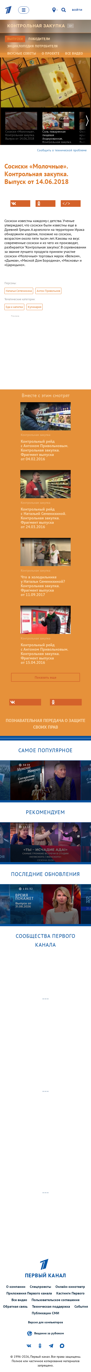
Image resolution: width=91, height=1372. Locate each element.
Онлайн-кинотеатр (70, 1286)
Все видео (19, 1300)
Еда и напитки (14, 307)
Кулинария (34, 307)
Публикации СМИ (45, 1313)
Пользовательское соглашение (56, 1300)
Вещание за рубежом (49, 1333)
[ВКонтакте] (20, 203)
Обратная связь (15, 1306)
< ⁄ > (66, 203)
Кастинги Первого (70, 1293)
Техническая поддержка (51, 1306)
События (81, 1306)
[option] (21, 123)
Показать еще (45, 677)
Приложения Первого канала (29, 1293)
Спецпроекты (40, 1286)
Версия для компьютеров (45, 1322)
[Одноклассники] (45, 203)
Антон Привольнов (48, 291)
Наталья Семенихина (19, 291)
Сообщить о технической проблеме (62, 150)
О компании (15, 1286)
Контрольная (36, 25)
